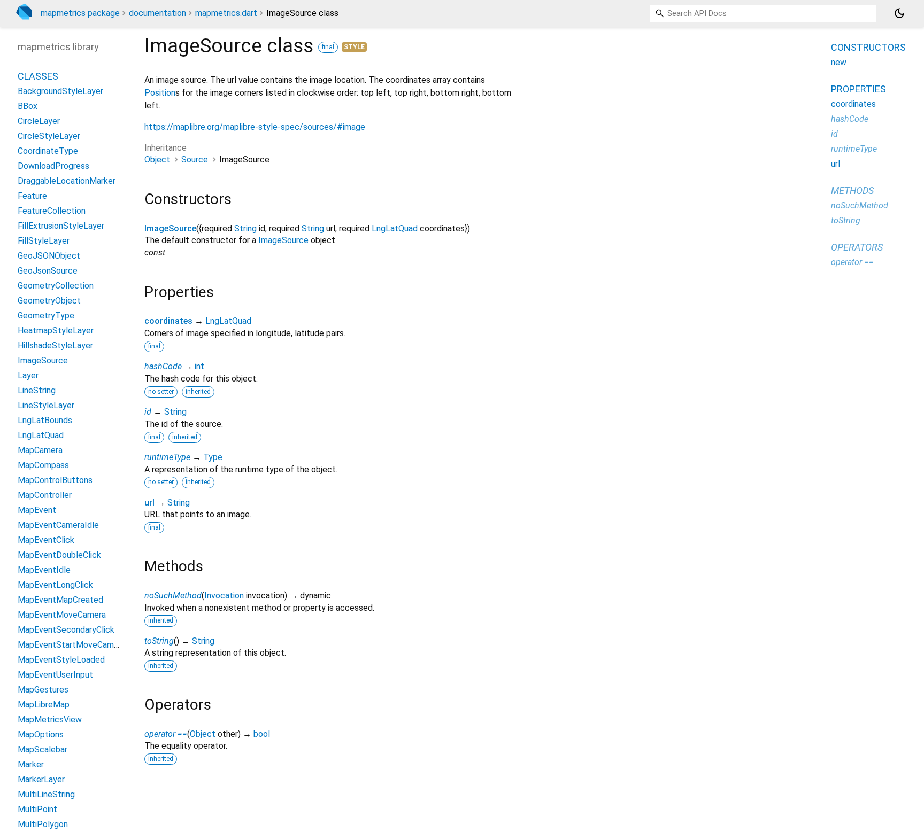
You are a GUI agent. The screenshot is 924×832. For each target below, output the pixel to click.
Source (194, 159)
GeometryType (46, 315)
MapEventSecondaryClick (66, 630)
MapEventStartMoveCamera (72, 645)
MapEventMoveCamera (62, 615)
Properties (858, 89)
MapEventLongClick (55, 585)
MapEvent (37, 510)
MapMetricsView (50, 719)
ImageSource (170, 228)
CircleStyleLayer (49, 136)
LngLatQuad (395, 228)
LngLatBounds (45, 420)
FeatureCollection (52, 211)
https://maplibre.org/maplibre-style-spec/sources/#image (254, 127)
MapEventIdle (44, 570)
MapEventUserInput (55, 675)
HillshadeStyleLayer (55, 345)
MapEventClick (46, 540)
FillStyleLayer (44, 241)
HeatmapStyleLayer (56, 330)
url (149, 502)
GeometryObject (49, 301)
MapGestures (43, 690)
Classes (38, 76)
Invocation (224, 595)
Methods (852, 190)
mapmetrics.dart (226, 13)
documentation (157, 13)
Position (159, 93)
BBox (27, 106)
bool (261, 734)
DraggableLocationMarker (67, 181)
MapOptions (41, 734)
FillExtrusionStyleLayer (61, 226)
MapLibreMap (44, 704)
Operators (857, 247)
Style (354, 47)
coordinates (168, 321)
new (838, 62)
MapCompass (43, 465)
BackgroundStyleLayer (60, 91)
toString (159, 641)
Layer (28, 375)
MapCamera (40, 450)
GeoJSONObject (49, 256)
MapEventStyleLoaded (61, 660)
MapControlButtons (55, 480)
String (245, 228)
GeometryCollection (56, 286)
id (147, 412)
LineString (37, 390)
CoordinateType (48, 151)
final (328, 47)
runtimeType (167, 457)
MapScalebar (42, 749)
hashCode (163, 366)
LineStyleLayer (46, 405)
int (199, 366)
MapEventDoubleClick (59, 555)
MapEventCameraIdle (58, 525)
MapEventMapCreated (60, 600)
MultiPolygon (43, 824)
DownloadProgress (53, 166)
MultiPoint (37, 809)
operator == (165, 734)
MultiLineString (46, 794)
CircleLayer (39, 121)
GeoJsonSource (48, 271)
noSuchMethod (173, 595)
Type (212, 457)
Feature (32, 196)
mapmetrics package (80, 13)
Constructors (868, 47)
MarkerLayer (41, 779)
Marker (31, 764)
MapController (45, 495)
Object (157, 159)
